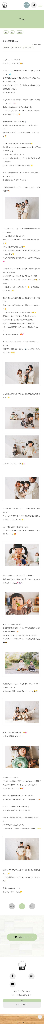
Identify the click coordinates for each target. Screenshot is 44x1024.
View (22, 906)
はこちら (22, 937)
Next (31, 906)
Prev (12, 906)
